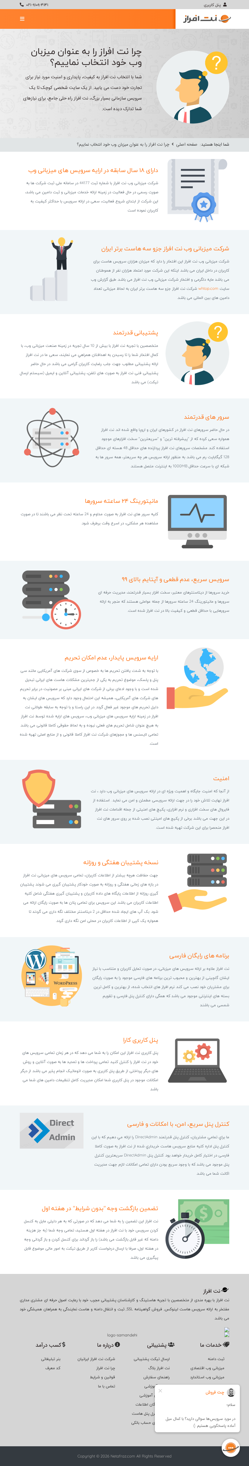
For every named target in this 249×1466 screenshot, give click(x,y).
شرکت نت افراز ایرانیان (96, 1358)
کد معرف (52, 1367)
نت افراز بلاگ (159, 1367)
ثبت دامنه (216, 1358)
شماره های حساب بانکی (150, 1422)
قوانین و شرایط (102, 1376)
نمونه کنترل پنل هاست (151, 1413)
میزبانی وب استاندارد (207, 1376)
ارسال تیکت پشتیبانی (152, 1358)
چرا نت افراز (105, 1367)
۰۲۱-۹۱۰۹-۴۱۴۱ (37, 4)
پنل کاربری (213, 4)
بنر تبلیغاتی (50, 1358)
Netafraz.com (123, 1456)
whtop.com (208, 288)
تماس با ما (106, 1385)
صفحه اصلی (186, 144)
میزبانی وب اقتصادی (207, 1367)
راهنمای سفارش (156, 1376)
